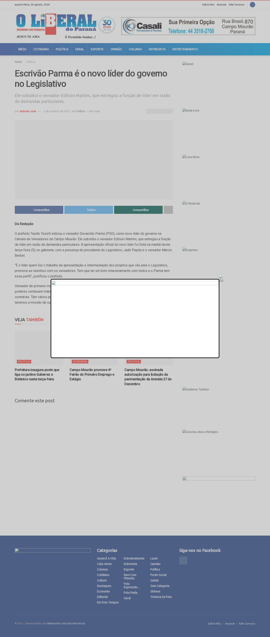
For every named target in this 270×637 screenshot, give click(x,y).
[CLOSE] (221, 279)
